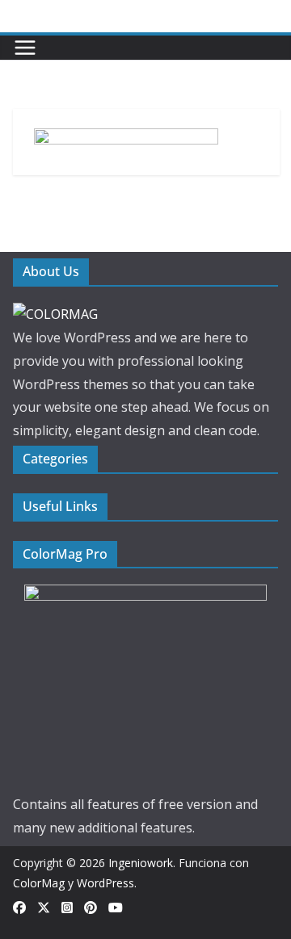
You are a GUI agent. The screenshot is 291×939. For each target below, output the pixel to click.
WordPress (105, 883)
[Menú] (25, 48)
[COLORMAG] (55, 314)
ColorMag (39, 883)
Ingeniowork (140, 862)
